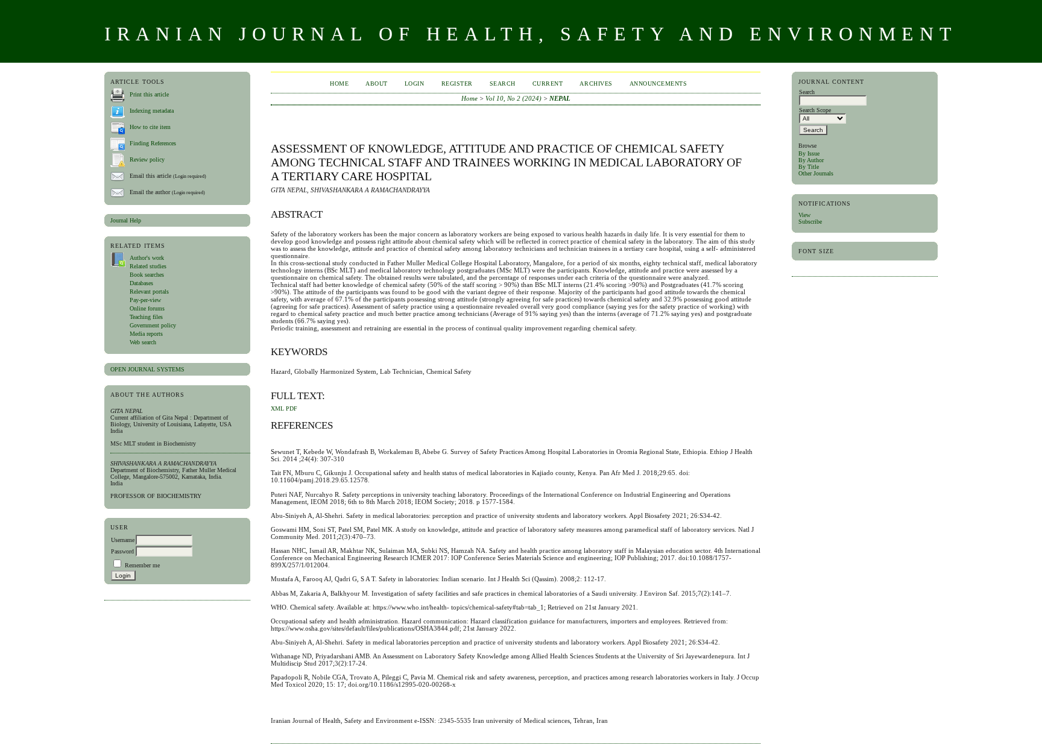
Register (457, 83)
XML (277, 409)
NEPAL (559, 98)
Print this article (149, 94)
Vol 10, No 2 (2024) (513, 98)
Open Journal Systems (147, 369)
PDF (291, 409)
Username (122, 540)
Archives (595, 83)
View (804, 215)
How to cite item (150, 127)
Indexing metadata (152, 110)
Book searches (147, 274)
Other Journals (815, 173)
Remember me (142, 565)
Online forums (147, 308)
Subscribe (810, 221)
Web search (143, 342)
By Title (808, 166)
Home (339, 83)
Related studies (148, 266)
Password (122, 551)
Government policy (153, 325)
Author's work (147, 257)
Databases (141, 283)
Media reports (146, 333)
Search (503, 83)
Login (415, 83)
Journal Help (125, 220)
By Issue (808, 153)
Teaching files (146, 317)
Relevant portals (149, 291)
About (376, 83)
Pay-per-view (145, 300)
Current (547, 83)
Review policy (147, 159)
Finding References (153, 143)
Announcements (658, 83)
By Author (811, 160)
